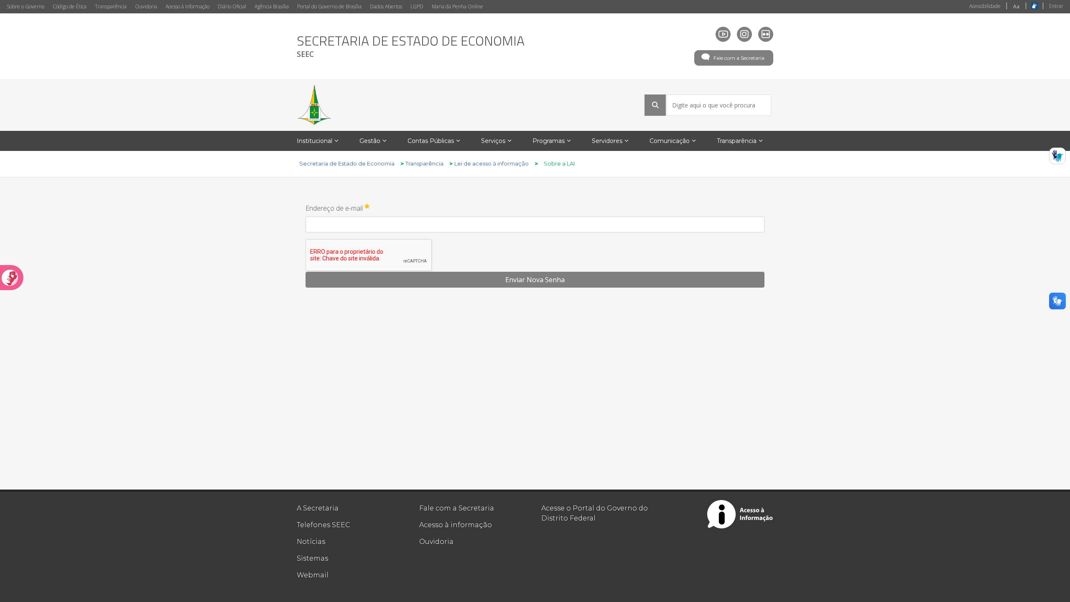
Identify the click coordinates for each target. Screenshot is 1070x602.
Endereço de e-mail (337, 208)
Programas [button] (548, 141)
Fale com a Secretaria (738, 58)
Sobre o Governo (25, 6)
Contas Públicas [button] (431, 141)
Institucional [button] (314, 141)
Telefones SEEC (323, 525)
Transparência (111, 6)
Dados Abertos (386, 6)
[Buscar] (655, 105)
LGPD (416, 6)
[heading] (411, 46)
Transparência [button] (737, 141)
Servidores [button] (607, 141)
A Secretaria (318, 508)
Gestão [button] (369, 141)
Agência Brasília (272, 6)
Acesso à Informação (187, 6)
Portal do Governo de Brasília (329, 6)
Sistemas (312, 558)
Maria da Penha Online (457, 6)
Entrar (1056, 6)
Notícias (311, 542)
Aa (1016, 6)
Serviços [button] (493, 141)
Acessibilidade (985, 6)
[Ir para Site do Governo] (314, 105)
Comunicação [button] (670, 141)
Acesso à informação (455, 525)
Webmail (313, 575)
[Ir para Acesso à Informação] (740, 514)
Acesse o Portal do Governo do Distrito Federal (594, 513)
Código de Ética (70, 6)
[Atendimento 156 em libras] (1057, 156)
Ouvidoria (146, 6)
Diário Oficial (232, 6)
